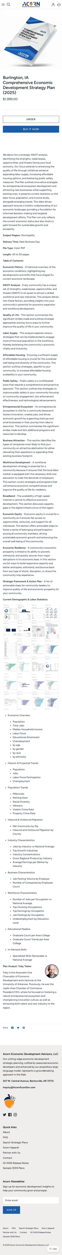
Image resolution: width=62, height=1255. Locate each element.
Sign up (11, 1210)
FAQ (5, 1137)
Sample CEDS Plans (14, 1168)
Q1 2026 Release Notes (16, 1163)
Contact (7, 1157)
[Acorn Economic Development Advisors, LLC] (31, 4)
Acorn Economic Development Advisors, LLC (29, 1245)
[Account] (52, 4)
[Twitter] (4, 1114)
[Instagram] (15, 1114)
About (6, 1132)
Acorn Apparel (11, 1147)
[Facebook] (10, 1114)
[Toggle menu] (3, 4)
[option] (31, 40)
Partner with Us (11, 1152)
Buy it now (31, 129)
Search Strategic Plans (15, 1142)
